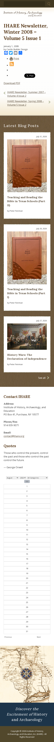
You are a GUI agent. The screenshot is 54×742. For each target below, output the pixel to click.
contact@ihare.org (14, 436)
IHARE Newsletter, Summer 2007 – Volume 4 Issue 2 (26, 94)
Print (16, 58)
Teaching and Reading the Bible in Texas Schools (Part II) (26, 201)
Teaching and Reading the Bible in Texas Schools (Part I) (26, 293)
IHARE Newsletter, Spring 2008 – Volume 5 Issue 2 (25, 103)
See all (41, 377)
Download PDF (12, 83)
